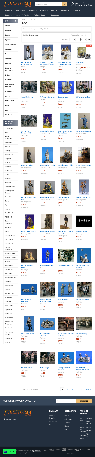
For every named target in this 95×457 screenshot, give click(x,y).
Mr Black (8, 178)
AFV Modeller (9, 293)
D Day (7, 174)
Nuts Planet (9, 101)
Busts (53, 10)
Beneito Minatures (8, 222)
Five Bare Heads (81, 231)
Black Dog (8, 297)
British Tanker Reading (83, 165)
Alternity (8, 59)
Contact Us (55, 15)
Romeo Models (10, 277)
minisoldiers (9, 338)
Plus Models (9, 213)
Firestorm (8, 54)
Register (78, 5)
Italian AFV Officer (27, 165)
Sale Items (20, 10)
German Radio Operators (26, 300)
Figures (43, 10)
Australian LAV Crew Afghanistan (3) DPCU (47, 63)
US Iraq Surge (44, 368)
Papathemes (30, 453)
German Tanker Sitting (47, 131)
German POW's (63, 299)
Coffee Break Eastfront (65, 265)
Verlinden (9, 49)
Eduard (7, 290)
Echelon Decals (10, 257)
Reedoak (8, 282)
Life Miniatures (10, 91)
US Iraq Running (81, 333)
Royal (7, 105)
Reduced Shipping (40, 15)
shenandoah (9, 243)
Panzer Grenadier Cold (83, 197)
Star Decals (9, 128)
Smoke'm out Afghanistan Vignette (83, 368)
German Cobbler (63, 197)
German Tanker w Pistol (47, 231)
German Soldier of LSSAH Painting (27, 63)
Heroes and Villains (9, 85)
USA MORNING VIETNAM (45, 334)
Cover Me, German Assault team (27, 98)
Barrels (75, 10)
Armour (32, 10)
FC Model (8, 80)
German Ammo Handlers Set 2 (26, 132)
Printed (8, 10)
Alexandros (9, 265)
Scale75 (8, 197)
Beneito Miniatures (9, 69)
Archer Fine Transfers (9, 323)
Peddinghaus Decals (9, 192)
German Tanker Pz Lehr (47, 165)
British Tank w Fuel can (28, 231)
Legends (8, 159)
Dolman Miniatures (8, 248)
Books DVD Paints (22, 15)
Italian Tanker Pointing (83, 131)
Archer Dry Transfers (8, 137)
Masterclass (9, 318)
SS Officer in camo (27, 333)
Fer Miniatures (10, 328)
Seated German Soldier (65, 165)
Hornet (7, 146)
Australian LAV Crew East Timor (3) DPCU (64, 63)
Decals (7, 15)
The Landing (80, 62)
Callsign (8, 30)
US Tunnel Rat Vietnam (47, 97)
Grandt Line (9, 269)
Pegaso (7, 261)
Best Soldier (9, 305)
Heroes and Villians (9, 333)
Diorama (64, 10)
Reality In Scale (10, 187)
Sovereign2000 (10, 44)
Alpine (7, 26)
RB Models (9, 217)
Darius (7, 35)
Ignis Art (8, 301)
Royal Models (9, 154)
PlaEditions (9, 285)
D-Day (7, 75)
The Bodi (8, 115)
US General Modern (46, 265)
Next (87, 389)
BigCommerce (36, 451)
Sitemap (52, 425)
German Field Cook (82, 299)
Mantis (7, 96)
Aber (6, 132)
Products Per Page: (77, 35)
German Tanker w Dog (47, 197)
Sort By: (25, 35)
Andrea (8, 63)
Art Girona (8, 273)
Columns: (65, 39)
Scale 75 (8, 110)
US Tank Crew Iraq (27, 368)
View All (8, 342)
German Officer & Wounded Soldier (45, 300)
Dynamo (8, 40)
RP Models (8, 313)
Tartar (7, 231)
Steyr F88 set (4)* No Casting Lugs (65, 132)
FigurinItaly (8, 310)
